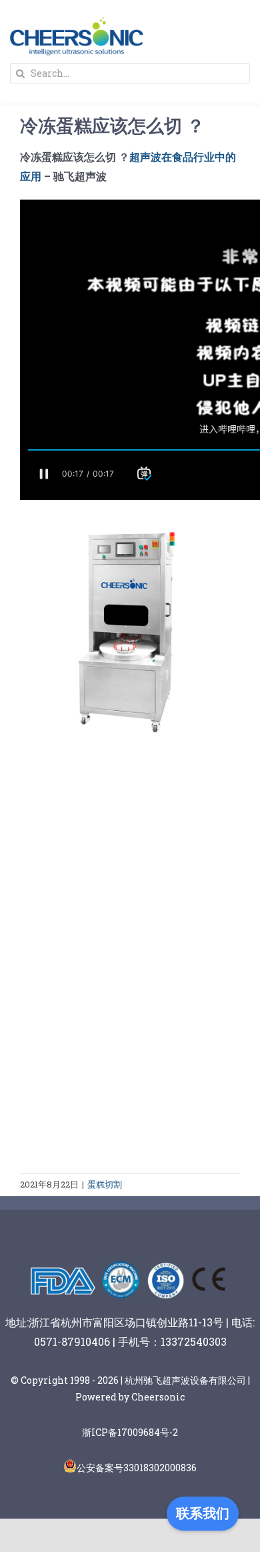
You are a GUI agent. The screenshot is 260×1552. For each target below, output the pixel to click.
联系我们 (202, 1513)
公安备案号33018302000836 (137, 1467)
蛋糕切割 (104, 1184)
